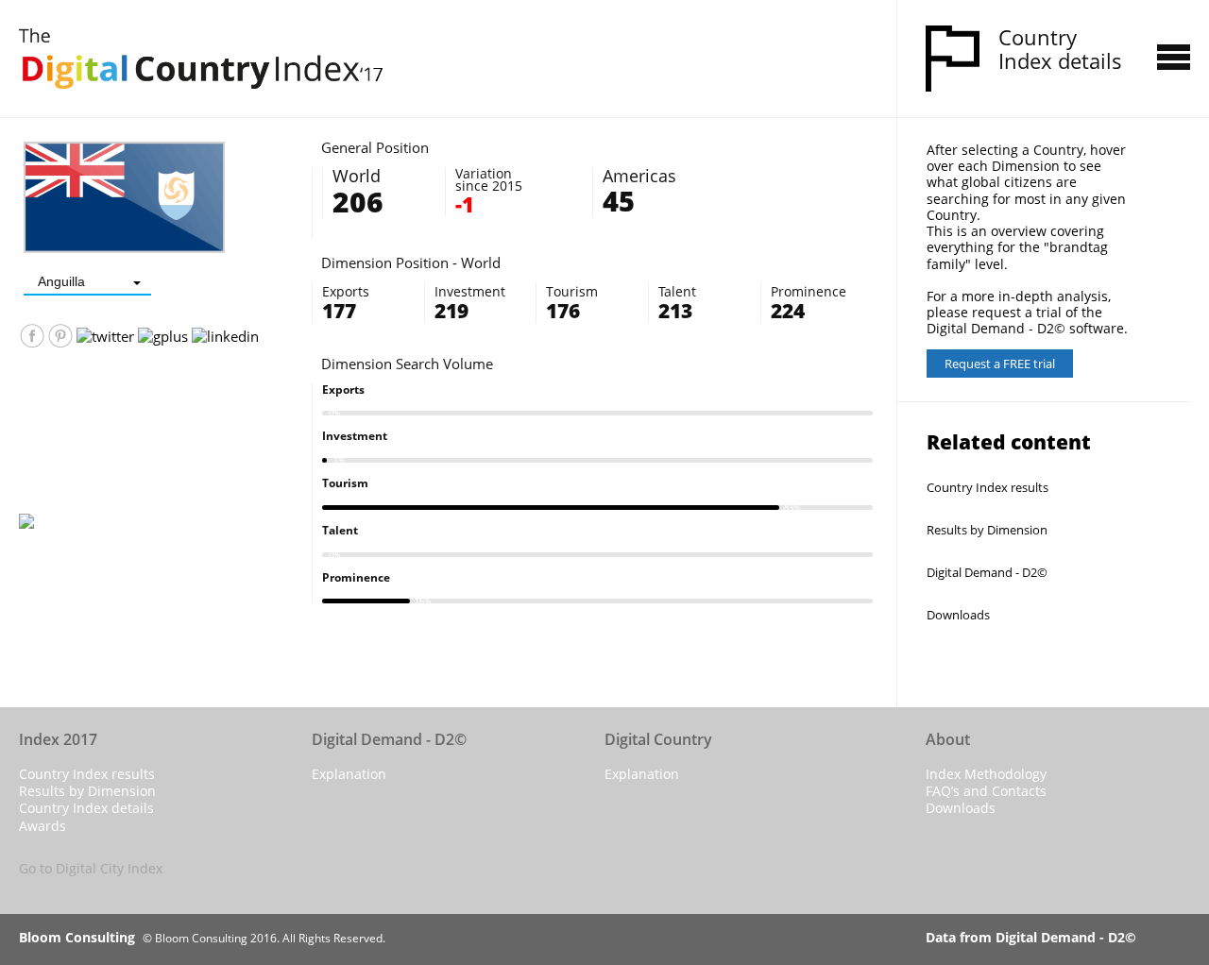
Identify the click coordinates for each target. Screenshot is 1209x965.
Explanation (349, 774)
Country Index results (987, 487)
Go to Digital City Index (90, 868)
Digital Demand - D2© (987, 572)
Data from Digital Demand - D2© (1031, 937)
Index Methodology (986, 774)
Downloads (958, 614)
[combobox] (87, 281)
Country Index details (86, 808)
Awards (42, 826)
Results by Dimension (987, 529)
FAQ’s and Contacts (986, 791)
